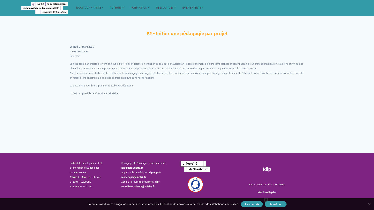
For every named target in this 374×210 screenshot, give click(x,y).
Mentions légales (267, 192)
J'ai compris (251, 204)
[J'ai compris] (369, 204)
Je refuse (275, 204)
